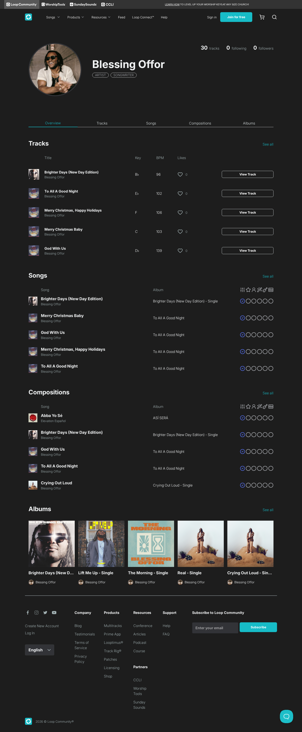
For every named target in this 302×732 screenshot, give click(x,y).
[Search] (274, 17)
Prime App (112, 634)
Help (164, 17)
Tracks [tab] (102, 123)
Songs (50, 17)
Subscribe (258, 627)
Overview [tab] (53, 123)
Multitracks (113, 625)
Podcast (139, 642)
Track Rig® (112, 651)
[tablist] (151, 123)
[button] (256, 289)
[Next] (270, 544)
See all (268, 144)
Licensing (111, 668)
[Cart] (262, 17)
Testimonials (85, 634)
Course (139, 651)
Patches (110, 659)
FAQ (166, 634)
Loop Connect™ (143, 17)
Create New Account (42, 626)
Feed (121, 17)
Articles (139, 634)
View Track (247, 174)
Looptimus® (113, 642)
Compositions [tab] (200, 123)
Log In (30, 633)
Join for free (236, 17)
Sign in (212, 17)
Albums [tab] (249, 123)
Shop (108, 676)
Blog (78, 625)
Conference (142, 625)
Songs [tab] (151, 123)
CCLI (137, 680)
